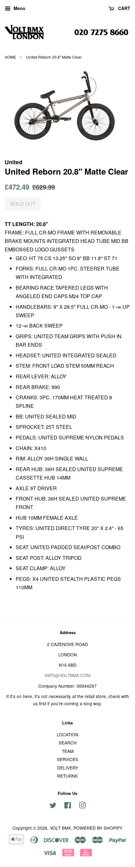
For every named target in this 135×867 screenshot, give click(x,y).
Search (68, 742)
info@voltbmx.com (67, 675)
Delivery (67, 768)
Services (67, 759)
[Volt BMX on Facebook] (67, 806)
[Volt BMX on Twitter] (53, 806)
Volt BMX (60, 828)
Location (67, 734)
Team (67, 751)
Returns (67, 776)
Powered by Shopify (97, 828)
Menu (18, 8)
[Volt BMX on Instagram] (82, 806)
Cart (123, 8)
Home (10, 57)
